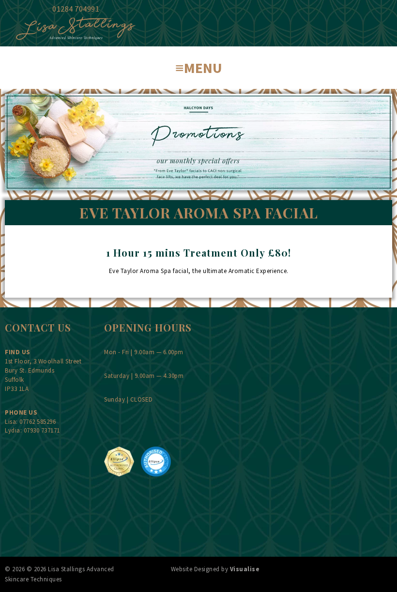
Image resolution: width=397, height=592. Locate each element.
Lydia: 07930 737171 (32, 430)
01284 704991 (75, 9)
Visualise (245, 569)
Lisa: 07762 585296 (30, 422)
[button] (198, 67)
